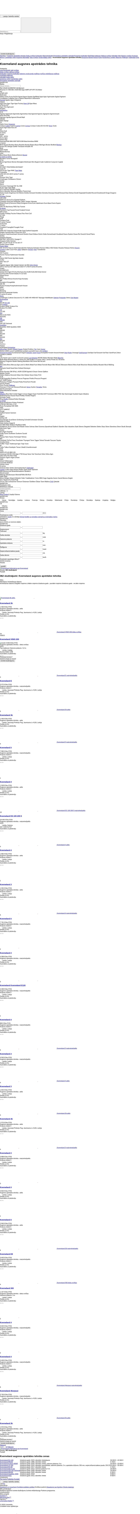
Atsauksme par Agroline (55, 1487)
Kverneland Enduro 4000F (9, 1463)
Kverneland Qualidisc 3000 (9, 1474)
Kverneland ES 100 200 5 (11, 816)
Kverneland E (6, 681)
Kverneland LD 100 (6, 1465)
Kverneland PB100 (6, 1462)
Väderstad (131, 57)
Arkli (119, 56)
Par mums (3, 1479)
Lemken (113, 57)
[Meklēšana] (36, 25)
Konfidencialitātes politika (25, 1487)
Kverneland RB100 (6, 1472)
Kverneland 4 (6, 782)
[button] (70, 44)
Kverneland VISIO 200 (9, 639)
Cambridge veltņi (10, 57)
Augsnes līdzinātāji (22, 57)
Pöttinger (125, 57)
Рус (3, 1484)
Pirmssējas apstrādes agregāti (63, 56)
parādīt (3, 566)
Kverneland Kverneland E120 (13, 985)
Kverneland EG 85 (6, 1467)
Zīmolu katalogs (68, 1487)
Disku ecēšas (30, 56)
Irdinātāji (114, 56)
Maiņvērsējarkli (48, 56)
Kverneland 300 (7, 1288)
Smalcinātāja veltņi (44, 57)
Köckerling (106, 57)
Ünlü (137, 57)
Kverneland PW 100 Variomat (10, 1470)
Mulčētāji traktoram (94, 56)
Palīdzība (10, 1479)
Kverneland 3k (6, 603)
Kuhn (100, 57)
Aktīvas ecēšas (106, 56)
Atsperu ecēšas (126, 56)
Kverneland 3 (6, 884)
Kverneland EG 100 (6, 1460)
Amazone (85, 57)
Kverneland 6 (6, 919)
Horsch (95, 57)
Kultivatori (39, 56)
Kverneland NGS (6, 1475)
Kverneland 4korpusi (9, 1391)
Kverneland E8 (6, 1254)
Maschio (119, 57)
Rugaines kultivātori (81, 56)
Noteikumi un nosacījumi (8, 1487)
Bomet (90, 57)
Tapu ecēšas (34, 57)
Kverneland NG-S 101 (7, 1469)
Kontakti (17, 1479)
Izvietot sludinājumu (7, 661)
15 (6, 1447)
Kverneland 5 (6, 748)
